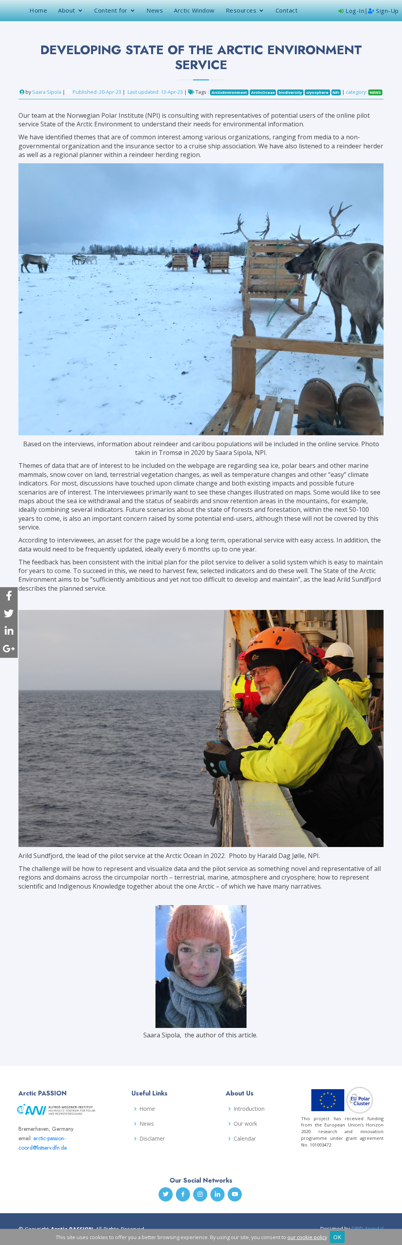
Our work (245, 1123)
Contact (287, 10)
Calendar (245, 1138)
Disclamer (152, 1138)
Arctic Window (194, 10)
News (154, 10)
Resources (241, 10)
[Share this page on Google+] (9, 649)
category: (363, 91)
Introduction (249, 1109)
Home (38, 10)
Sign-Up (387, 11)
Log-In (354, 11)
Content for (111, 10)
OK (337, 1237)
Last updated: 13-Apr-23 (156, 91)
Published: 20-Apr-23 (97, 91)
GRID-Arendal (367, 1228)
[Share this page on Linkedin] (9, 631)
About (66, 10)
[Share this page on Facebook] (9, 596)
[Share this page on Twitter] (9, 613)
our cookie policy (307, 1237)
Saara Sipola (46, 91)
